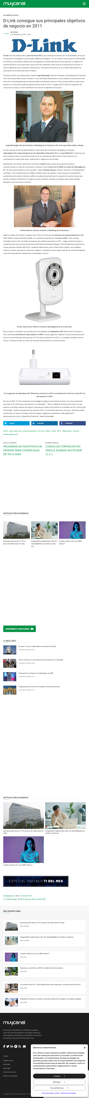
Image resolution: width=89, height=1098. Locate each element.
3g (11, 431)
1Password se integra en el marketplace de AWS (35, 673)
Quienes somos (8, 1060)
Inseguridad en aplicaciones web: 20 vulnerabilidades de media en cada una (46, 937)
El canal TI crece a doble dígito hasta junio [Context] (37, 646)
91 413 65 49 (26, 896)
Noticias (15, 15)
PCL (59, 431)
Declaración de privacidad (68, 1093)
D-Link (41, 431)
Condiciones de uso (9, 1072)
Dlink (48, 431)
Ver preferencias (56, 1088)
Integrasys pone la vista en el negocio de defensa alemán (39, 687)
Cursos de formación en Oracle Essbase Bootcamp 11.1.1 (63, 450)
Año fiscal (18, 431)
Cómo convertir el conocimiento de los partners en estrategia (40, 660)
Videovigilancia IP (11, 434)
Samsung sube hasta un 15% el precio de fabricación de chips (42, 923)
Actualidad (7, 15)
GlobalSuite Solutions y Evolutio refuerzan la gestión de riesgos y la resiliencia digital (50, 999)
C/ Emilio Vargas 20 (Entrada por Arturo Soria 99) (24, 899)
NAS (54, 431)
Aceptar (57, 1076)
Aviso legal (6, 1068)
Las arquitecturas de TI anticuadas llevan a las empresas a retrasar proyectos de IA (50, 985)
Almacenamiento (30, 431)
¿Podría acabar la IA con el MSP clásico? (34, 954)
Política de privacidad (10, 1076)
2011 (6, 431)
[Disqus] (44, 583)
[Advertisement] (44, 486)
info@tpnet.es (9, 896)
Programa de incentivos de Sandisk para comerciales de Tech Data (22, 450)
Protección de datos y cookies (50, 1093)
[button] (85, 1048)
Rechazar (57, 1082)
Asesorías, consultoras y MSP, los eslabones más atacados (41, 968)
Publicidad (6, 1064)
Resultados (67, 431)
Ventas (76, 431)
